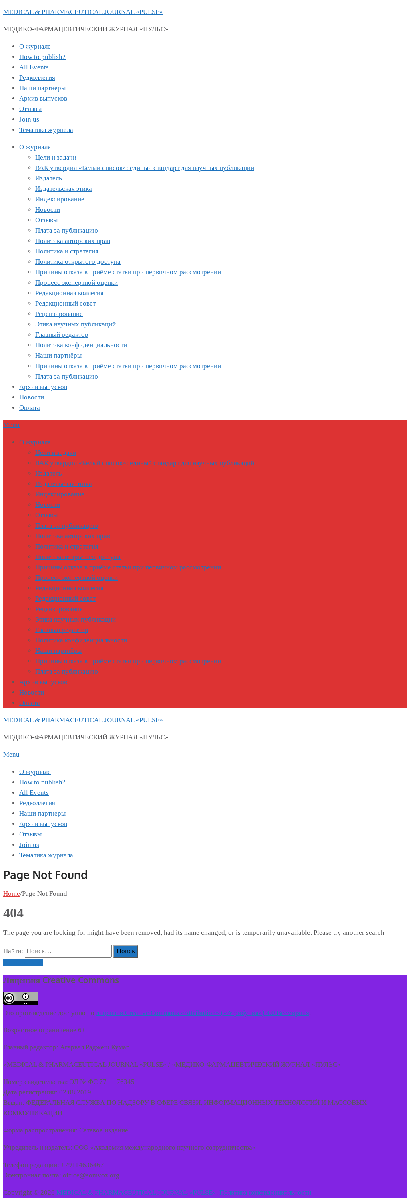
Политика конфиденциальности (81, 345)
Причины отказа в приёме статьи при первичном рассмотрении (128, 272)
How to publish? (42, 57)
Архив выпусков (43, 98)
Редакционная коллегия (69, 293)
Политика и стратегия (66, 251)
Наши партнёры (58, 355)
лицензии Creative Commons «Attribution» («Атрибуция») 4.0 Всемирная (202, 1013)
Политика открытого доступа (78, 261)
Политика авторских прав (72, 241)
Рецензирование (59, 314)
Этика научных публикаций (75, 324)
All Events (34, 67)
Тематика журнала (46, 130)
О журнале (35, 46)
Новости (47, 209)
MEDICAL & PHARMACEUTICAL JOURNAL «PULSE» (83, 12)
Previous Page (23, 962)
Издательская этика (63, 188)
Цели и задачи (55, 157)
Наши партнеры (42, 88)
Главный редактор (61, 334)
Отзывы (30, 109)
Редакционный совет (65, 303)
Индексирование (59, 199)
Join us (29, 119)
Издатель (48, 178)
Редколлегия (37, 77)
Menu (11, 425)
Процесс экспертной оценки (76, 282)
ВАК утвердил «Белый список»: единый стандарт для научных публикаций (144, 168)
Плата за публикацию (66, 230)
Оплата (29, 407)
